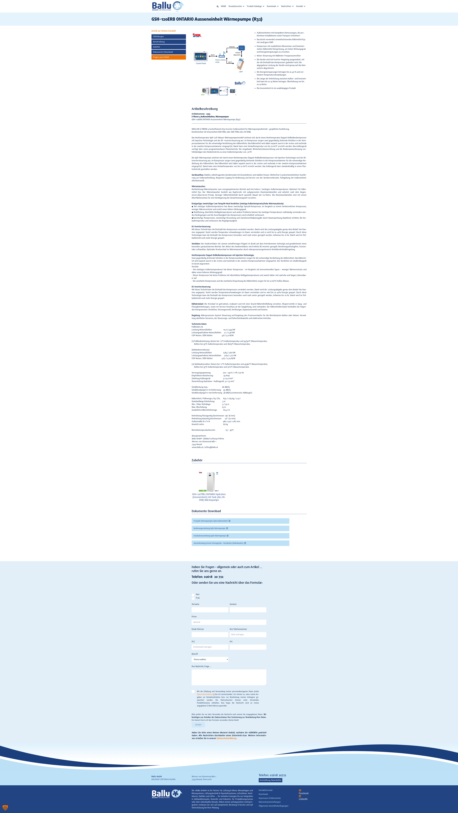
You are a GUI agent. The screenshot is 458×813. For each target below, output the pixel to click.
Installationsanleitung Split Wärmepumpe (210, 536)
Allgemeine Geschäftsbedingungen (273, 806)
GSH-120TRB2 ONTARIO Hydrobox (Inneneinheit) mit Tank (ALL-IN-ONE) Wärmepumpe (209, 497)
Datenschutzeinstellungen (270, 802)
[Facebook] (300, 790)
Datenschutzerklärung (205, 694)
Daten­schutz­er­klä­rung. (227, 738)
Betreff (195, 654)
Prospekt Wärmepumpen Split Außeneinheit (211, 521)
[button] (218, 6)
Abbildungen (158, 36)
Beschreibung (159, 41)
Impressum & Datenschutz (270, 798)
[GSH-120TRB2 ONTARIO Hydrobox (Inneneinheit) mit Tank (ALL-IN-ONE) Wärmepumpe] (209, 481)
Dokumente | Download (163, 52)
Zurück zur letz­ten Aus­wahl (163, 31)
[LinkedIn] (300, 796)
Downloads (263, 794)
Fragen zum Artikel (161, 57)
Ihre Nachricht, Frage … (201, 666)
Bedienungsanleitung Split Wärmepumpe (209, 528)
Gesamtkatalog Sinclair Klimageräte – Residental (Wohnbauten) (218, 543)
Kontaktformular (266, 790)
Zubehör (156, 47)
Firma (194, 616)
